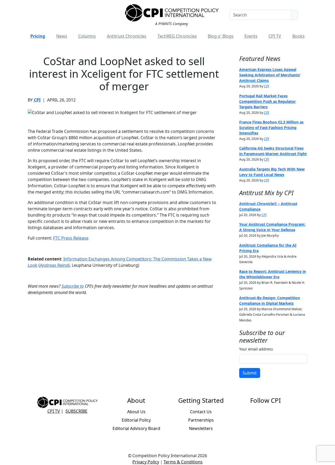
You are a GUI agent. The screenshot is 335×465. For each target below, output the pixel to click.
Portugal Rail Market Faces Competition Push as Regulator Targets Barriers (267, 101)
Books (298, 36)
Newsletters (201, 428)
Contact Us (201, 412)
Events (251, 36)
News (61, 36)
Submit (250, 373)
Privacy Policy (145, 462)
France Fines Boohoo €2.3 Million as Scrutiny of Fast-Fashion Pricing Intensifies (271, 127)
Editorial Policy (136, 420)
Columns (87, 36)
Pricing (37, 36)
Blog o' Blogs (220, 36)
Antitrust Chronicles (126, 36)
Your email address (256, 349)
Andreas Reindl (55, 265)
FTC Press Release (70, 238)
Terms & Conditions (183, 462)
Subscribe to (73, 286)
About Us (136, 412)
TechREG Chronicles (177, 36)
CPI (37, 100)
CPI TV (275, 36)
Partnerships (201, 420)
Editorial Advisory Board (136, 428)
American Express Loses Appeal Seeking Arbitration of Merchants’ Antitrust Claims (269, 75)
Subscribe (76, 411)
